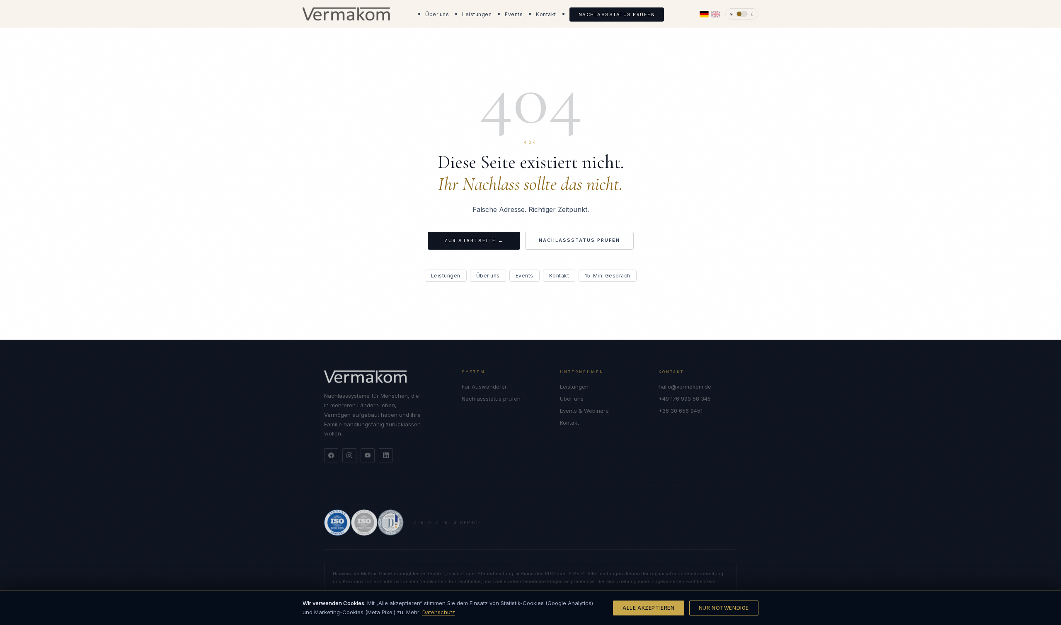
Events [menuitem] (514, 14)
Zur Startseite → (474, 240)
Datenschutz (438, 612)
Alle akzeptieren (649, 608)
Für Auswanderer (484, 386)
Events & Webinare (584, 410)
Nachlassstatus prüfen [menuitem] (617, 14)
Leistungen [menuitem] (477, 14)
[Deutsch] (704, 14)
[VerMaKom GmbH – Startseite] (346, 14)
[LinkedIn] (386, 455)
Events (524, 275)
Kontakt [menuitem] (546, 14)
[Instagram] (349, 455)
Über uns (488, 275)
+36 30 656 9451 (680, 410)
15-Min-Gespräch (607, 275)
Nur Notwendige (724, 608)
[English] (715, 14)
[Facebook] (331, 455)
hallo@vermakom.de (685, 386)
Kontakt (559, 275)
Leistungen (445, 275)
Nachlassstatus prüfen (579, 240)
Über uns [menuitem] (437, 14)
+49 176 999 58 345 (685, 398)
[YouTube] (368, 455)
